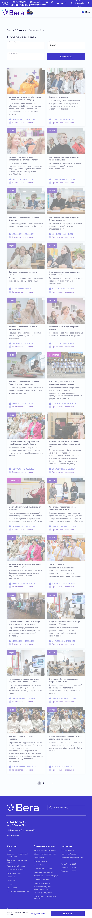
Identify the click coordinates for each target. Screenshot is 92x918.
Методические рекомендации (72, 858)
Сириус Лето (39, 865)
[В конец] (53, 783)
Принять (67, 913)
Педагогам (66, 846)
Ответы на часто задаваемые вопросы (45, 897)
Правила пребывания (42, 879)
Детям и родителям (44, 846)
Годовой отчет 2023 (68, 868)
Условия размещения (42, 883)
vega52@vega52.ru (17, 825)
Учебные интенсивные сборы (45, 850)
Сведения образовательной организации (17, 855)
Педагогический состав (16, 866)
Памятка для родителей (43, 893)
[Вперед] (48, 783)
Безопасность (12, 888)
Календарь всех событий (43, 872)
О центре (12, 846)
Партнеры (11, 877)
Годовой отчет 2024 (68, 864)
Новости (10, 884)
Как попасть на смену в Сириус (46, 876)
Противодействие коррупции (18, 891)
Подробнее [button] (37, 913)
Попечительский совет (15, 870)
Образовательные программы (45, 854)
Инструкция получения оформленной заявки (42, 888)
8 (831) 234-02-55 (16, 821)
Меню (87, 12)
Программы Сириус (68, 854)
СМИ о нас (11, 880)
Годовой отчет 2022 (68, 871)
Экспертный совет (14, 873)
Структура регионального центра (17, 861)
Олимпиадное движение (43, 868)
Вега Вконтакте (13, 836)
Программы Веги (67, 850)
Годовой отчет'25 (40, 2)
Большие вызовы (40, 861)
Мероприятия (39, 858)
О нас (9, 850)
